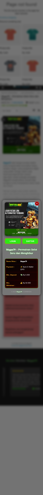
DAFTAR (30, 241)
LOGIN (13, 241)
